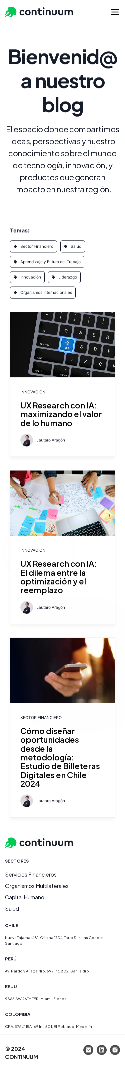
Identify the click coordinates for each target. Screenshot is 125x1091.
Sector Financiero (36, 246)
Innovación (30, 277)
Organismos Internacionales (46, 292)
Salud (76, 246)
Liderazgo (67, 277)
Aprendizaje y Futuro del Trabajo (50, 261)
